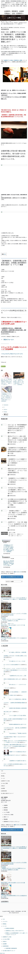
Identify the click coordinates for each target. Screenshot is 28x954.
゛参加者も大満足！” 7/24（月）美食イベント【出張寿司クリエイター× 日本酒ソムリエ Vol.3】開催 (17, 513)
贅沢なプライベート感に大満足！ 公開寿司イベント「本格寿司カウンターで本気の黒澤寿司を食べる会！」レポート (17, 439)
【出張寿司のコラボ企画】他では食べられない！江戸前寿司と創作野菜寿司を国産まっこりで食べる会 (17, 450)
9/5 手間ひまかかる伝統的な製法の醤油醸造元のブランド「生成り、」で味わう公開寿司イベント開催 (17, 502)
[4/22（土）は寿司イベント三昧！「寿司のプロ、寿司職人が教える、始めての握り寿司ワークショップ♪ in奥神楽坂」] (18, 375)
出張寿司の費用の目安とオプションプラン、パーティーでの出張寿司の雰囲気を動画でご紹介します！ (15, 746)
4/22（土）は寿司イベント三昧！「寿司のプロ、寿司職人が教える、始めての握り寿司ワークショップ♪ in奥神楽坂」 (18, 381)
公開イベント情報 (5, 29)
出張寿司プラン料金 (5, 781)
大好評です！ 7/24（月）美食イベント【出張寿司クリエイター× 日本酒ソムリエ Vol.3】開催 (17, 525)
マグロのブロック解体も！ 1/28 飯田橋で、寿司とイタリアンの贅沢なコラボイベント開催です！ (17, 490)
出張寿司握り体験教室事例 (11, 948)
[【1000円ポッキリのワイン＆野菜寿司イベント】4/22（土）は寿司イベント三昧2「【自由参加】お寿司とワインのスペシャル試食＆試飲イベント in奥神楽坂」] (6, 389)
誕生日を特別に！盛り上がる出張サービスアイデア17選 (13, 625)
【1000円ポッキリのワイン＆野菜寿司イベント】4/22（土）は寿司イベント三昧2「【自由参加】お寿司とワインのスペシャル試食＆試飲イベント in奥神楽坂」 (6, 397)
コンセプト (3, 773)
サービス (3, 778)
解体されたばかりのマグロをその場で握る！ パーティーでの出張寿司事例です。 (17, 470)
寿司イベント (19, 535)
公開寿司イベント (20, 534)
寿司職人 (3, 776)
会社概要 (3, 788)
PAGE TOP (2, 953)
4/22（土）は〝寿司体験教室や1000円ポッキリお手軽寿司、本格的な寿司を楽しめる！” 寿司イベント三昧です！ (6, 381)
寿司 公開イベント (12, 535)
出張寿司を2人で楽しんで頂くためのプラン (14, 930)
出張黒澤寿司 (4, 901)
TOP (2, 771)
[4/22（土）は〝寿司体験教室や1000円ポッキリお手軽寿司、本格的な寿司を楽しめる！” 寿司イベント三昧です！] (6, 375)
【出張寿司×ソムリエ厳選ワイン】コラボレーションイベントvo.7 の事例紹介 (17, 461)
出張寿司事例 (4, 791)
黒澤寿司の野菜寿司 (9, 928)
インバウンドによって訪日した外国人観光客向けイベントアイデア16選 (15, 670)
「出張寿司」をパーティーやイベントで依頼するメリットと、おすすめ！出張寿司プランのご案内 (13, 620)
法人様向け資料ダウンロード (7, 793)
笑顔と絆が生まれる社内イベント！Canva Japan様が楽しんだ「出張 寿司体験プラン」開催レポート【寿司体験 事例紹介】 (14, 599)
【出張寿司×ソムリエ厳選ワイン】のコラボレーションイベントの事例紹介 (17, 480)
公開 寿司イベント (12, 534)
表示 (5, 254)
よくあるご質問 (4, 783)
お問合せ (3, 786)
